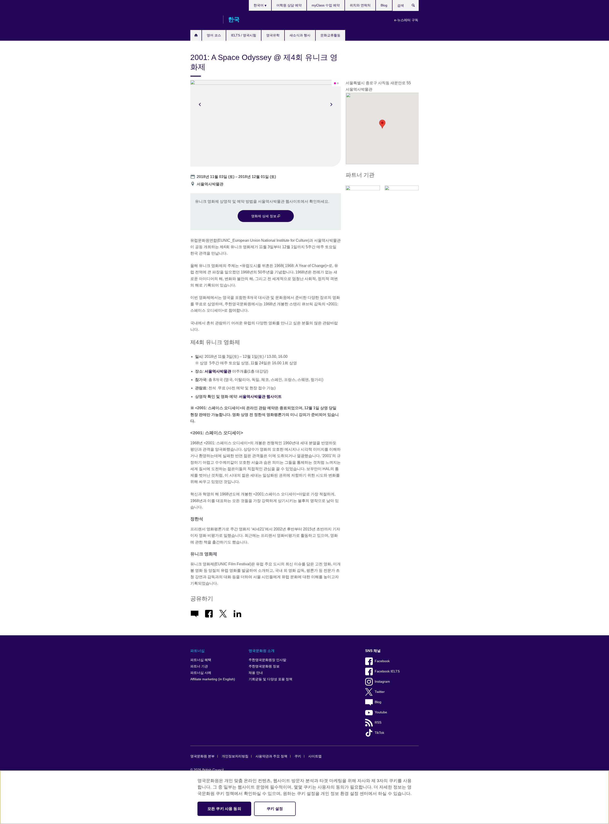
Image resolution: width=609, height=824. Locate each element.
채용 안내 (256, 673)
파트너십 (197, 651)
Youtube (381, 712)
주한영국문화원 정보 (264, 666)
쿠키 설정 (275, 809)
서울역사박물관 (218, 371)
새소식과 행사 (300, 35)
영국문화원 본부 (202, 756)
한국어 (259, 5)
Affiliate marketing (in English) (212, 679)
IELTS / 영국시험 (243, 35)
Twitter (380, 692)
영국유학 (273, 35)
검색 (416, 6)
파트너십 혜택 (200, 660)
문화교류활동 (330, 35)
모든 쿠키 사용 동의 (224, 809)
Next (331, 104)
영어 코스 (214, 35)
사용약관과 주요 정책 (271, 756)
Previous (200, 104)
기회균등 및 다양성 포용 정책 (270, 679)
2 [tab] (338, 83)
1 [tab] (335, 83)
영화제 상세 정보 (264, 216)
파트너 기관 (199, 666)
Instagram (382, 681)
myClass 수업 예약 (326, 5)
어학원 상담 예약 (289, 5)
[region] (304, 797)
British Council (204, 19)
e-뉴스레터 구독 (406, 20)
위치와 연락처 (360, 5)
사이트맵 (315, 756)
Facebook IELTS (387, 671)
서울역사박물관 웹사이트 (260, 397)
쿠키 (298, 756)
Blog (384, 5)
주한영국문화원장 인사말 (267, 660)
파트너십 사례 (200, 673)
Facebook (382, 661)
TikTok (379, 733)
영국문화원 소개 (262, 651)
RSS (378, 722)
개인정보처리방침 (235, 756)
